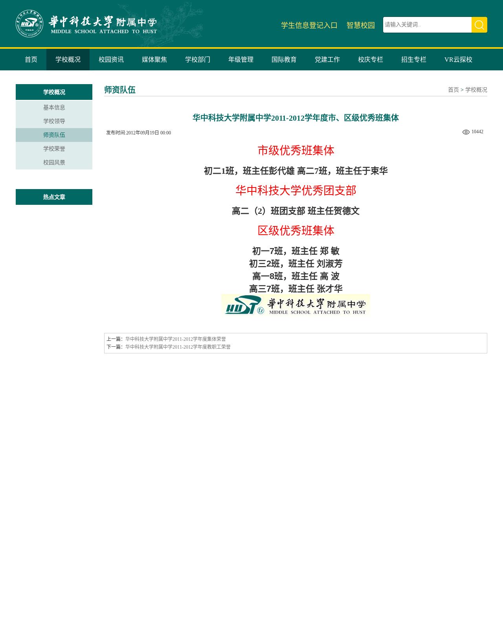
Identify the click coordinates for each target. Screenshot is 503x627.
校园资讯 (111, 59)
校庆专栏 (370, 59)
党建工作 (327, 59)
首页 (31, 59)
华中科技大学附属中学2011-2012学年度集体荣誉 (175, 339)
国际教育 (284, 59)
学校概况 (68, 59)
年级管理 (240, 59)
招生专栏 (413, 59)
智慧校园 (361, 25)
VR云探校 (458, 59)
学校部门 (197, 59)
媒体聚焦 (154, 59)
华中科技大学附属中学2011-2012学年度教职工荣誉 (178, 347)
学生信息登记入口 (309, 25)
